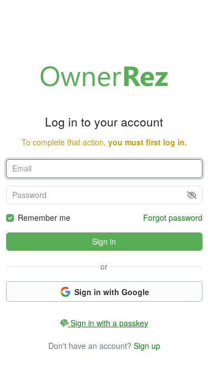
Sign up (147, 345)
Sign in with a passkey (108, 322)
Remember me (44, 217)
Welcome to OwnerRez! (104, 76)
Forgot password (172, 217)
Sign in (104, 241)
